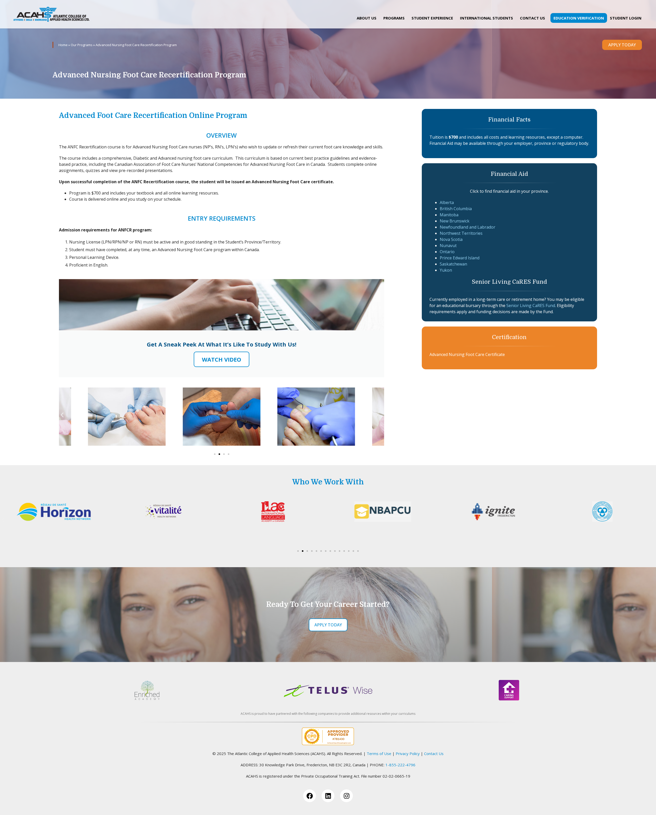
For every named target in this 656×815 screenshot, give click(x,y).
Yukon (446, 270)
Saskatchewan (453, 264)
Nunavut (448, 245)
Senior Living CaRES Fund (530, 305)
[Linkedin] (328, 795)
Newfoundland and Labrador (467, 227)
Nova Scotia (451, 239)
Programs (394, 18)
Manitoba (449, 215)
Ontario (447, 251)
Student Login (625, 18)
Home (63, 45)
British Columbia (456, 208)
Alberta (447, 202)
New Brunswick (454, 221)
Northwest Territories (461, 233)
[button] (62, 415)
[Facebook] (309, 795)
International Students (486, 18)
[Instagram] (346, 795)
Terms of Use (379, 753)
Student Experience (432, 18)
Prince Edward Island (459, 258)
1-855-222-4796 (400, 764)
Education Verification (579, 18)
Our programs (82, 45)
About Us (366, 18)
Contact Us (532, 18)
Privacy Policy (408, 753)
